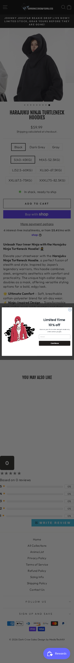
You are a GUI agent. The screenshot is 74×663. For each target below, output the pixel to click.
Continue (54, 343)
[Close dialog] (70, 309)
